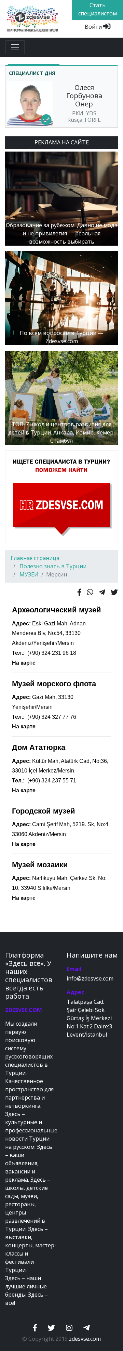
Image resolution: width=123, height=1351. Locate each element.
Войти (94, 26)
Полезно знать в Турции (52, 566)
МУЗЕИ (29, 574)
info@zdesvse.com (90, 978)
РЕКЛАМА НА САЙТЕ (62, 142)
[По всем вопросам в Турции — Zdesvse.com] (61, 297)
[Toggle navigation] (15, 47)
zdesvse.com (85, 1338)
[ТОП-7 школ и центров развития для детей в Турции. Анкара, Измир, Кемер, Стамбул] (61, 397)
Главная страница (35, 558)
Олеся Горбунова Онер (84, 95)
